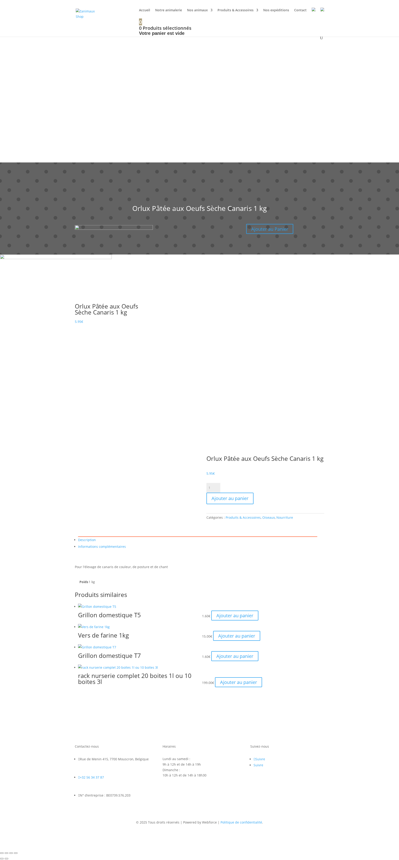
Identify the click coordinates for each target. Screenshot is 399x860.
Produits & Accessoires (236, 10)
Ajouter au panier (230, 498)
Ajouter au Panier (269, 229)
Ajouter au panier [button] (234, 615)
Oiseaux (268, 517)
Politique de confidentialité (241, 822)
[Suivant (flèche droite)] (6, 858)
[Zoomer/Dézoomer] (2, 853)
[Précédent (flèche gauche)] (2, 858)
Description (87, 540)
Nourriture (284, 517)
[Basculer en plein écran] (6, 853)
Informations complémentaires (102, 546)
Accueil (144, 10)
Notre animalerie (168, 10)
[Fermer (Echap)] (16, 853)
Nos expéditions (276, 10)
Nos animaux (197, 10)
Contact (300, 10)
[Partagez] (11, 853)
